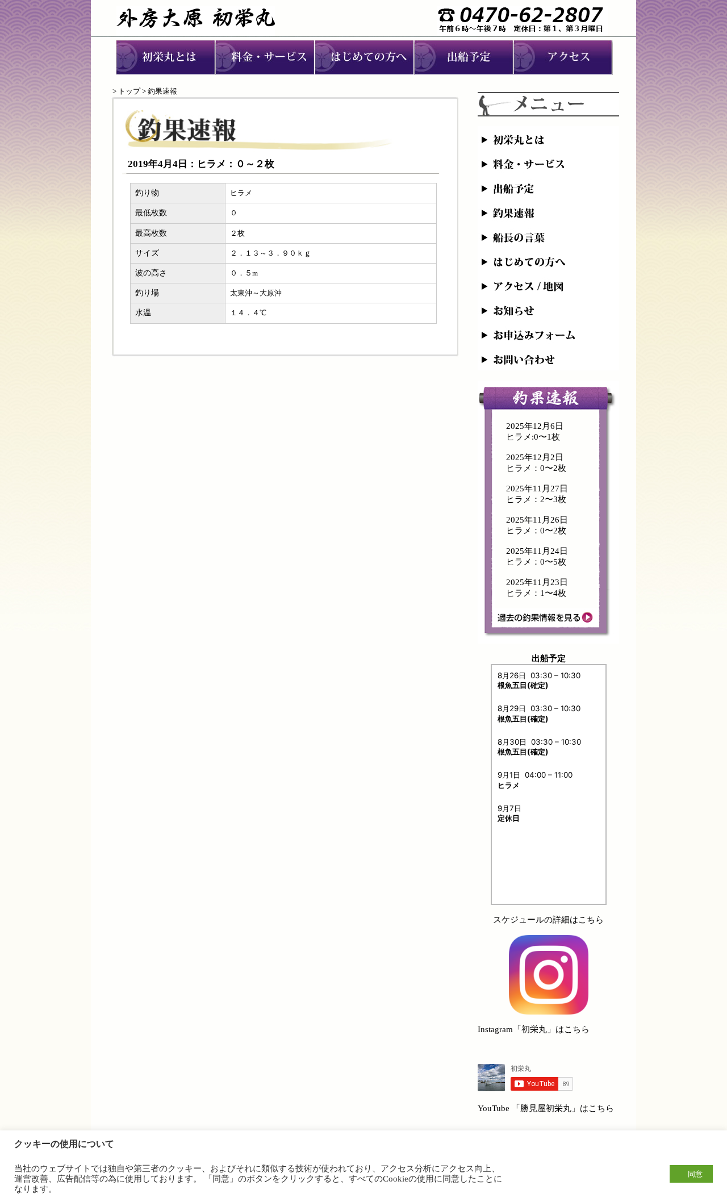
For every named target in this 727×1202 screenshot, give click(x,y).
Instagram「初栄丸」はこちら (534, 1029)
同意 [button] (695, 1174)
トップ (129, 91)
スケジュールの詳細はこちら (548, 919)
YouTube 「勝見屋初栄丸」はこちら (546, 1108)
